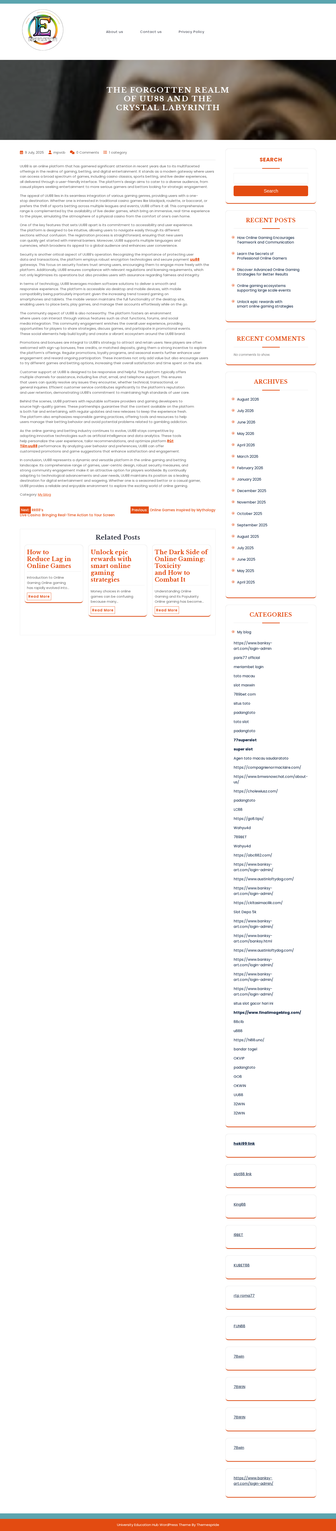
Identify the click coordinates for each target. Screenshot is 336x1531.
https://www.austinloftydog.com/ (264, 879)
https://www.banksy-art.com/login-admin (253, 645)
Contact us (151, 31)
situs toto (242, 703)
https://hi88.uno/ (249, 1040)
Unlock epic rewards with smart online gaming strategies (111, 566)
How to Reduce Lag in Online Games (49, 559)
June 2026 (246, 422)
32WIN (239, 1104)
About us (114, 31)
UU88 (238, 1094)
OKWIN (240, 1085)
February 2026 (250, 468)
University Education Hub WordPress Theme (154, 1524)
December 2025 (251, 490)
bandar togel (245, 1049)
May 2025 (245, 570)
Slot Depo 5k (245, 912)
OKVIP (239, 1058)
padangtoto (244, 712)
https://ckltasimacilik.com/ (258, 902)
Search (271, 159)
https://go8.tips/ (249, 818)
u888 (238, 1030)
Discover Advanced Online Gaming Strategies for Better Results (268, 272)
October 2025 (249, 513)
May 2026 (245, 433)
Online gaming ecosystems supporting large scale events (264, 288)
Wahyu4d (242, 827)
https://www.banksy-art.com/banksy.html (253, 938)
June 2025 (246, 559)
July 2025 (245, 548)
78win (239, 1356)
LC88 (238, 809)
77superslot (245, 740)
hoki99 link (244, 1143)
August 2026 (248, 399)
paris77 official (247, 657)
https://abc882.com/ (253, 855)
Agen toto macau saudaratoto (261, 758)
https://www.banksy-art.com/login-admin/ (253, 867)
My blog (44, 494)
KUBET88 (242, 1265)
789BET (240, 837)
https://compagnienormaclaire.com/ (267, 767)
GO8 (238, 1076)
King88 (240, 1204)
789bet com (245, 694)
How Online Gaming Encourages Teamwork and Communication (265, 240)
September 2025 (252, 525)
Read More (39, 596)
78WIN (239, 1386)
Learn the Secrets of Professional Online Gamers (262, 256)
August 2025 (248, 536)
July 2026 (245, 410)
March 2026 (247, 456)
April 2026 (246, 445)
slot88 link (243, 1174)
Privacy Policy (191, 31)
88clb (239, 1021)
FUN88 (239, 1326)
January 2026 (249, 479)
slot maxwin (244, 685)
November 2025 (251, 502)
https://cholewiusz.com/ (256, 791)
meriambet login (249, 666)
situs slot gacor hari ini (253, 1003)
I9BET (238, 1234)
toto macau (244, 676)
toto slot (241, 721)
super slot (243, 749)
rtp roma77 (244, 1295)
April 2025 (246, 582)
